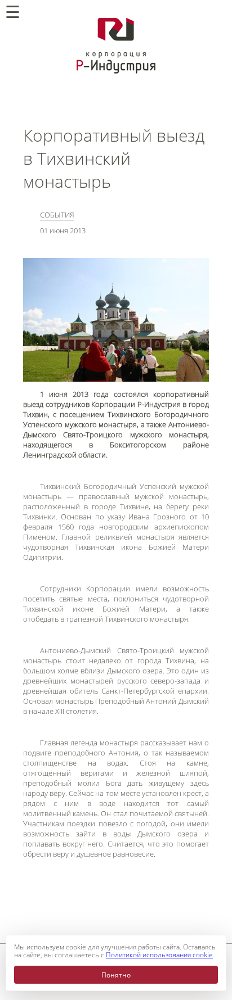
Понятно (116, 975)
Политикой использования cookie (159, 955)
